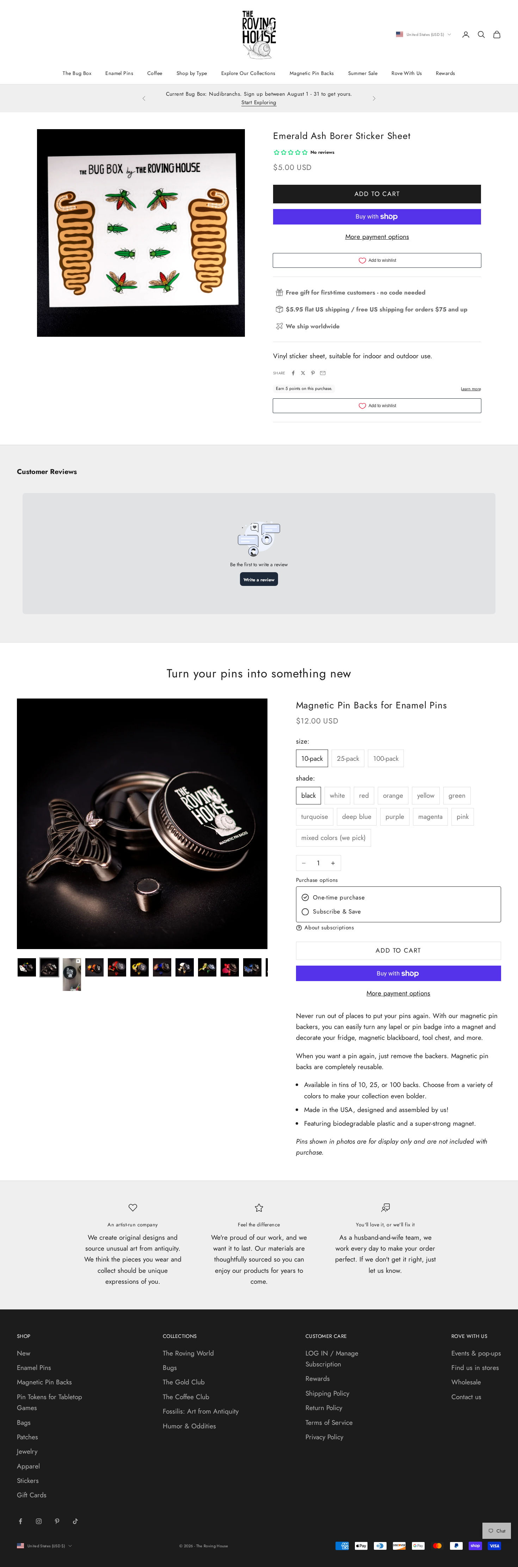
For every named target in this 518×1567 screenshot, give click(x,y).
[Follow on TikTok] (75, 1521)
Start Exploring (259, 102)
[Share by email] (323, 373)
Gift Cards (32, 1495)
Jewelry (27, 1451)
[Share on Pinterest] (313, 373)
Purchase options (317, 880)
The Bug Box (77, 73)
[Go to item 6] (139, 967)
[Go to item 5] (117, 967)
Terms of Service (329, 1422)
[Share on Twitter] (303, 373)
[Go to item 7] (162, 967)
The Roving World (188, 1353)
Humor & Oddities (189, 1426)
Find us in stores (475, 1367)
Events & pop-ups (476, 1353)
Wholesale (466, 1382)
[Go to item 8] (185, 967)
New (23, 1353)
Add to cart (377, 193)
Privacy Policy (324, 1437)
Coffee (154, 73)
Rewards (445, 73)
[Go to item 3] (72, 974)
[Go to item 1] (27, 967)
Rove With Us (406, 73)
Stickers (28, 1480)
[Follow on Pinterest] (57, 1521)
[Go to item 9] (207, 967)
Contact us (466, 1397)
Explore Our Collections (248, 73)
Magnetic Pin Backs (312, 73)
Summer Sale (363, 73)
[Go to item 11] (252, 967)
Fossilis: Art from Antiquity (201, 1411)
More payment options (377, 236)
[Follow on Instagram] (38, 1521)
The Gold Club (184, 1382)
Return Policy (324, 1408)
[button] (398, 927)
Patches (27, 1437)
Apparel (28, 1466)
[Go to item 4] (94, 967)
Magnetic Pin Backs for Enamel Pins (371, 705)
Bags (24, 1422)
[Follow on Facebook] (20, 1521)
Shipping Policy (327, 1393)
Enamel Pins (119, 73)
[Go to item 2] (49, 967)
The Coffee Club (186, 1397)
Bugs (170, 1367)
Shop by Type (192, 73)
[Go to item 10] (230, 967)
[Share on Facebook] (293, 373)
